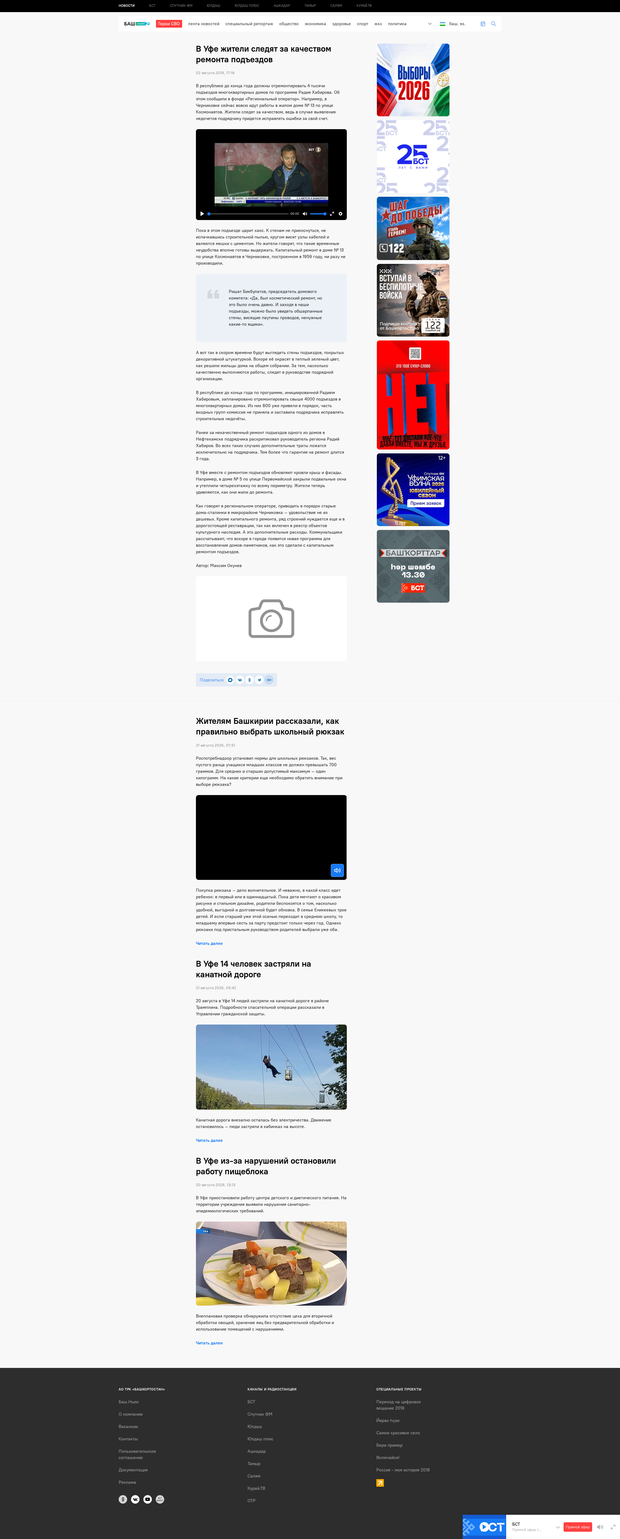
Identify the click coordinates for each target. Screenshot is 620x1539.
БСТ (152, 6)
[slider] (247, 214)
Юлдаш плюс (247, 6)
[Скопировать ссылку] (269, 680)
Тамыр (310, 6)
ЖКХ (378, 23)
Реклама (127, 1482)
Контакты (128, 1439)
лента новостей (203, 23)
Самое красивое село (398, 1433)
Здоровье (341, 23)
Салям (336, 6)
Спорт (362, 23)
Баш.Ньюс (129, 1402)
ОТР (252, 1500)
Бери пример (389, 1445)
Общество (289, 23)
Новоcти (127, 6)
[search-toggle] (493, 23)
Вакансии (128, 1426)
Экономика (315, 23)
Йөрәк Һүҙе (388, 1420)
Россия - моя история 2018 (403, 1470)
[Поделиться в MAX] (230, 680)
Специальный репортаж (249, 23)
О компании (131, 1414)
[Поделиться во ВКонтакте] (240, 680)
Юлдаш (213, 6)
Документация (133, 1470)
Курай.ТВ (364, 6)
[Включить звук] (337, 870)
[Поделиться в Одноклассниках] (249, 680)
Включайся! (387, 1457)
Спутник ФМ (181, 6)
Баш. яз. (457, 23)
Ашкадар (282, 6)
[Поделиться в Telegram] (259, 680)
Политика (397, 23)
